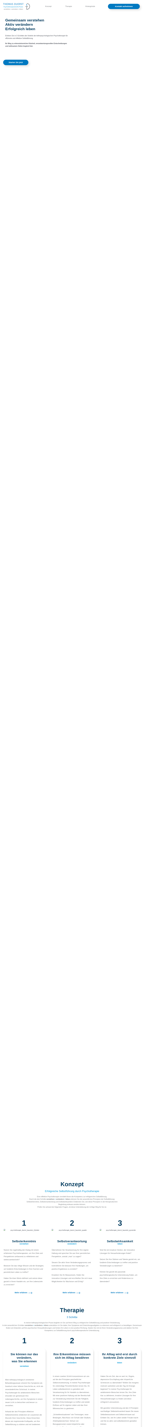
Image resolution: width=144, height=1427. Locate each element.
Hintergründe (90, 6)
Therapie (68, 6)
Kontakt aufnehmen (124, 6)
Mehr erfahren (21, 1293)
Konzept (48, 6)
